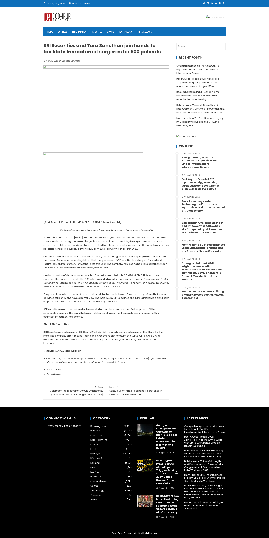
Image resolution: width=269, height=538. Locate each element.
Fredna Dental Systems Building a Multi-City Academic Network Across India (203, 295)
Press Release (144, 31)
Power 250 (96, 476)
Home (50, 31)
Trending (95, 495)
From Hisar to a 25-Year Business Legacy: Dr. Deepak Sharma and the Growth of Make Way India (200, 121)
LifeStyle (97, 31)
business (58, 374)
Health (94, 449)
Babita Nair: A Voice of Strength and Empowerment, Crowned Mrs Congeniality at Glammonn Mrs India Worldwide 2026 (200, 108)
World (93, 499)
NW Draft (95, 472)
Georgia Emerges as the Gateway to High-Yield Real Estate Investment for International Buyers (198, 69)
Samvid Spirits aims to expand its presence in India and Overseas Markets (135, 390)
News (93, 467)
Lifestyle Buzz (98, 458)
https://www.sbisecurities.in (65, 350)
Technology (125, 31)
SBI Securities (102, 237)
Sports (110, 31)
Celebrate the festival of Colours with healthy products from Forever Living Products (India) (76, 390)
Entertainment (79, 31)
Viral (136, 533)
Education (96, 435)
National (95, 462)
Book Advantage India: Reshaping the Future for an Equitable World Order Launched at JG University (198, 95)
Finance (94, 444)
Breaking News (98, 426)
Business (62, 31)
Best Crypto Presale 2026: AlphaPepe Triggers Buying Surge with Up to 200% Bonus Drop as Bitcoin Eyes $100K (198, 82)
